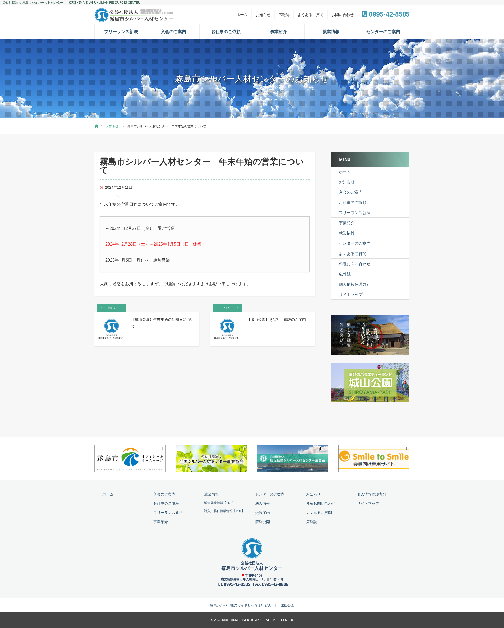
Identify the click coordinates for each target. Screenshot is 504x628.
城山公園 (287, 605)
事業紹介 (278, 31)
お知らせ (263, 14)
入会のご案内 (173, 31)
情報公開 (262, 521)
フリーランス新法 (121, 31)
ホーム (242, 14)
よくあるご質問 (310, 14)
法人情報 (262, 503)
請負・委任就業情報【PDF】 (224, 511)
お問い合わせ (343, 14)
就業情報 (331, 31)
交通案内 (262, 512)
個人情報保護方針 (354, 284)
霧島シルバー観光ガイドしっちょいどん (240, 605)
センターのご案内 (383, 31)
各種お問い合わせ (354, 263)
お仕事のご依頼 (226, 31)
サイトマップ (351, 294)
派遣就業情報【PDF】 (219, 503)
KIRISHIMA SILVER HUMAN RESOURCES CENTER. (258, 620)
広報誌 (284, 14)
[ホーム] (96, 120)
